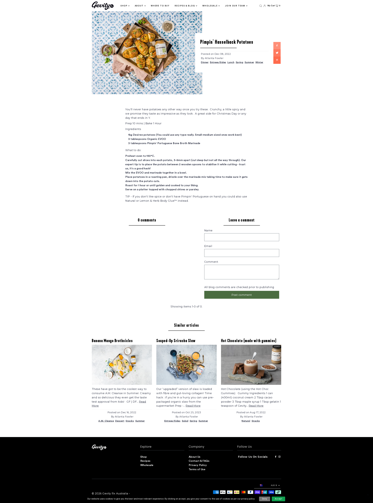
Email (208, 246)
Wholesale (146, 465)
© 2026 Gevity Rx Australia (110, 493)
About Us (194, 456)
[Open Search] (261, 5)
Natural (246, 421)
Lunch (230, 62)
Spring (239, 62)
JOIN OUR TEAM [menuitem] (235, 6)
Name (208, 230)
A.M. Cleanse (106, 421)
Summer (249, 62)
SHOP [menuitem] (123, 6)
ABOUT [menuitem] (139, 6)
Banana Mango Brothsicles (112, 340)
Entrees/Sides (218, 62)
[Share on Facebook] (277, 45)
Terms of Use (197, 469)
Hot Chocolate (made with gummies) (249, 340)
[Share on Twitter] (277, 53)
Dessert (119, 421)
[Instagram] (279, 457)
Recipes (145, 461)
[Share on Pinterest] (277, 60)
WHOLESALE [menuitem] (210, 6)
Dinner (205, 62)
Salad (185, 421)
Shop (143, 456)
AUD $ (274, 485)
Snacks (130, 421)
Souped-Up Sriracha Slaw (176, 340)
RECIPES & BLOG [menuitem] (185, 6)
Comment (211, 261)
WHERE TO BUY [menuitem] (160, 6)
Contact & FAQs (199, 461)
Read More (193, 405)
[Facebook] (275, 457)
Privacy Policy (198, 465)
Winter (259, 62)
